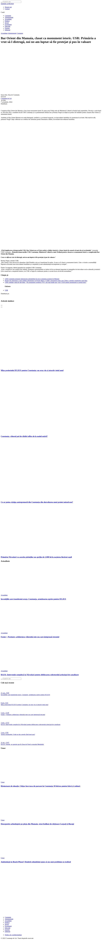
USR (6, 290)
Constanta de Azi (6, 98)
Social (7, 23)
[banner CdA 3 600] (51, 171)
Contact (7, 9)
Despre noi (8, 7)
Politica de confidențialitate (13, 935)
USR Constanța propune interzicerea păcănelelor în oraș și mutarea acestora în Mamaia (32, 279)
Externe (7, 28)
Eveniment (8, 24)
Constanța (8, 15)
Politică (7, 21)
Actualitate (8, 19)
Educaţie (7, 26)
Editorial (7, 30)
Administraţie (9, 17)
